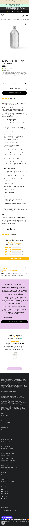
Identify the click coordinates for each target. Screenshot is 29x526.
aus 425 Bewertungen (14, 338)
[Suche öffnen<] (19, 15)
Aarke (9, 19)
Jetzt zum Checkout (15, 92)
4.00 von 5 (18, 243)
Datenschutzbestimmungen (18, 306)
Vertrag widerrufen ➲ (14, 369)
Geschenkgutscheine (19, 312)
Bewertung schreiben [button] (14, 258)
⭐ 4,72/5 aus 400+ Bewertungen (14, 11)
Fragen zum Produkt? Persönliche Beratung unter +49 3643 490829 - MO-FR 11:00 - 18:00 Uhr (14, 8)
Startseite (3, 19)
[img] (3, 268)
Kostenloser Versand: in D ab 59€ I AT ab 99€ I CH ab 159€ (14, 5)
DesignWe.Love (15, 521)
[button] (27, 52)
